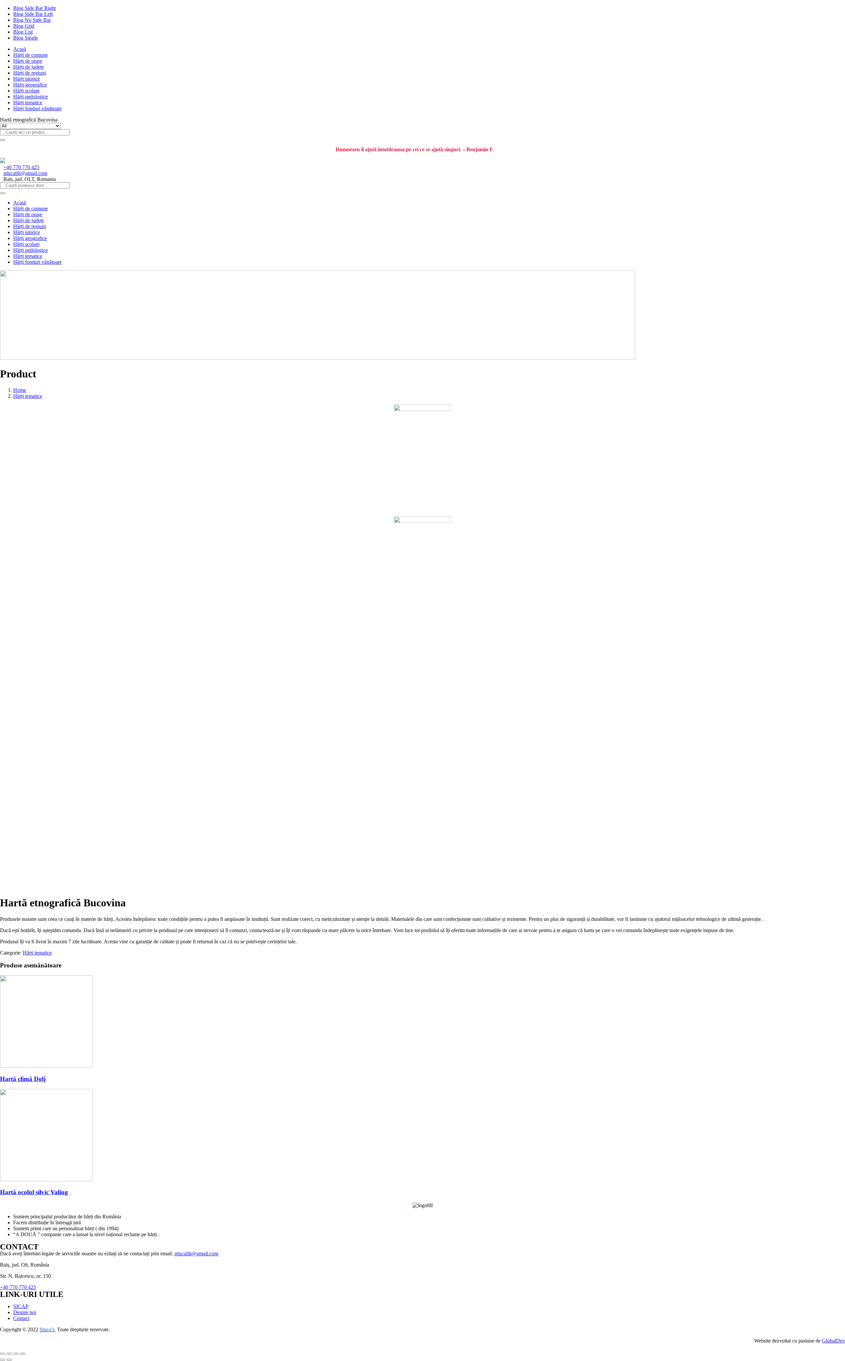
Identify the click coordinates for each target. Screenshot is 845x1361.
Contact (21, 1318)
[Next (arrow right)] (9, 1360)
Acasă (19, 49)
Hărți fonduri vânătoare (37, 108)
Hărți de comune (30, 55)
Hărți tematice (27, 102)
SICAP (20, 1306)
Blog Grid (23, 26)
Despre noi (24, 1312)
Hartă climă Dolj (23, 1078)
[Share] (9, 1354)
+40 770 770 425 (21, 167)
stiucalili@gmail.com (25, 173)
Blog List (23, 32)
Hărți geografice (30, 84)
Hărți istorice (26, 79)
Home (19, 390)
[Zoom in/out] (22, 1354)
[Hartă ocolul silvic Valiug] (46, 1179)
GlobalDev (833, 1341)
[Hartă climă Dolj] (46, 1066)
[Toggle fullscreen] (15, 1354)
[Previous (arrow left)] (2, 1360)
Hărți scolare (26, 90)
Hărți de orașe (27, 61)
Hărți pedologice (30, 96)
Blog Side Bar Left (33, 14)
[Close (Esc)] (2, 1354)
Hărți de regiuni (29, 73)
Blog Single (25, 38)
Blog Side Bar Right (34, 8)
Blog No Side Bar (32, 20)
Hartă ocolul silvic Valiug (34, 1192)
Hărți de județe (28, 67)
